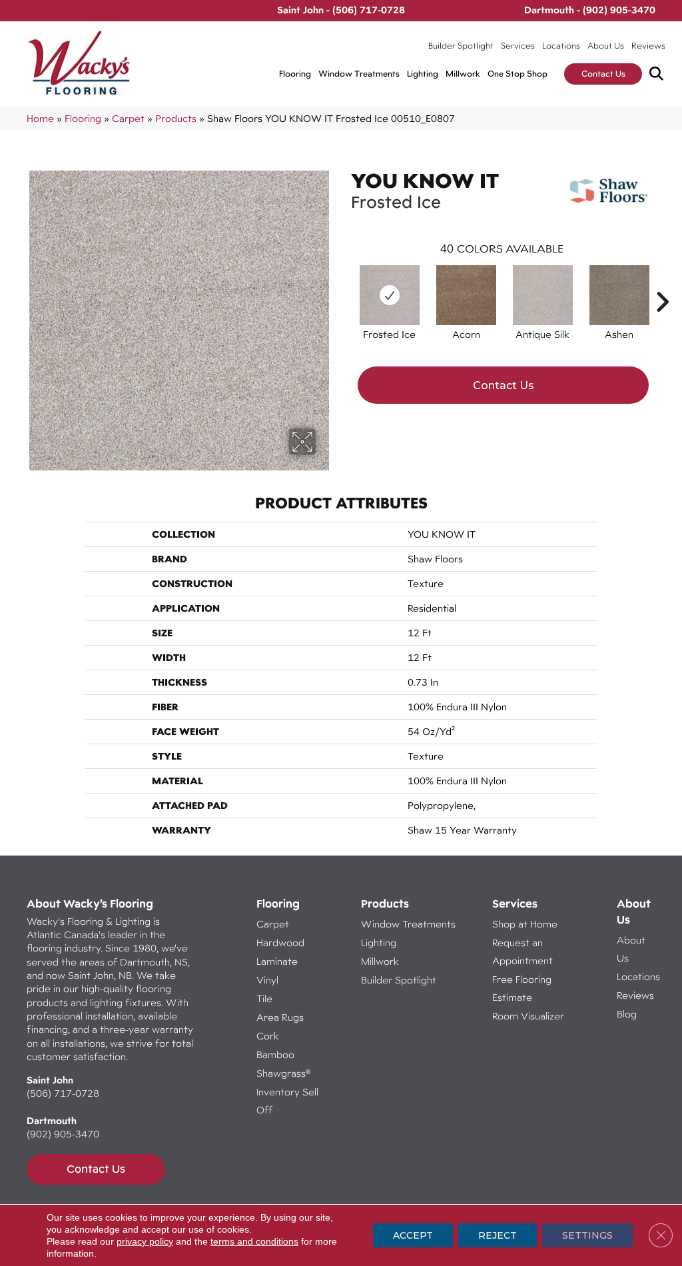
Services (518, 46)
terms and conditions (254, 1241)
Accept (413, 1235)
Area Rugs (280, 1017)
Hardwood (280, 942)
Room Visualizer (528, 1015)
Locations (561, 46)
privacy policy (145, 1241)
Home (40, 118)
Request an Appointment (522, 951)
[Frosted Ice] (389, 295)
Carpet (128, 118)
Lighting (422, 74)
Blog (627, 1013)
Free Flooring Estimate (521, 988)
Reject (497, 1235)
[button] (659, 74)
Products (175, 118)
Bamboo (275, 1054)
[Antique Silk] (543, 295)
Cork (267, 1035)
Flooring (295, 74)
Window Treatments (359, 74)
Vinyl (267, 979)
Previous (344, 282)
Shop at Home (524, 924)
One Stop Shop (517, 74)
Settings (587, 1235)
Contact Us (603, 74)
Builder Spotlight (461, 46)
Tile (264, 998)
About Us (605, 46)
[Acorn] (466, 295)
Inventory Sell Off (287, 1100)
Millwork (463, 74)
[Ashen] (619, 295)
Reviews (648, 46)
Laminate (277, 961)
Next (662, 282)
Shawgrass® (283, 1073)
